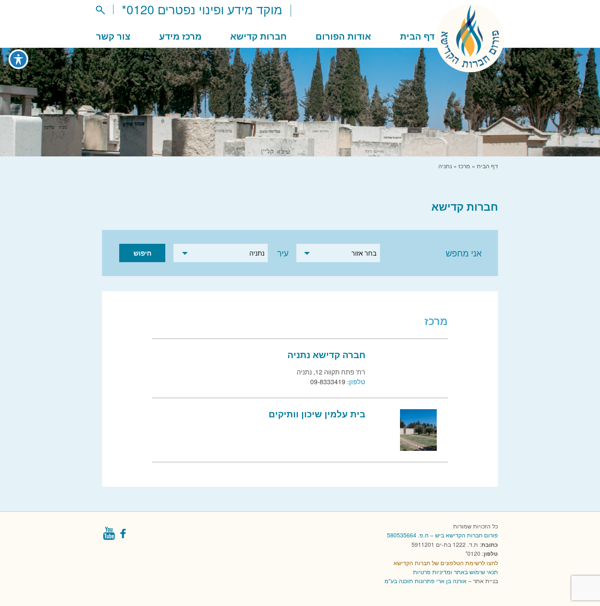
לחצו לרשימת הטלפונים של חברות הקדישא (445, 563)
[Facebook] (124, 535)
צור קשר (113, 35)
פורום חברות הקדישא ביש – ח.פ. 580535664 (442, 535)
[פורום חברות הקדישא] (470, 67)
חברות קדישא (258, 35)
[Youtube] (109, 535)
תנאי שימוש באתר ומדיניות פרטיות (455, 572)
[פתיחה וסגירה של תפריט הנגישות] (18, 59)
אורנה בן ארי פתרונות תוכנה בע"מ (425, 581)
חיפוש (142, 253)
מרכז (464, 166)
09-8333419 (327, 381)
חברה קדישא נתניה (326, 354)
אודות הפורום (343, 35)
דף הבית (417, 35)
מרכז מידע (180, 35)
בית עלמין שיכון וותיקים (317, 413)
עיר (282, 253)
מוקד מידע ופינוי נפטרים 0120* (202, 9)
